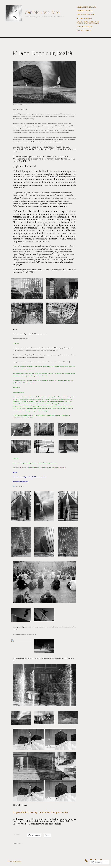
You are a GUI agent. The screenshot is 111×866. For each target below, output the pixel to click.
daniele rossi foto (42, 12)
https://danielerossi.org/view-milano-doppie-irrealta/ (40, 812)
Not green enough (84, 18)
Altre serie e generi (84, 27)
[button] (27, 288)
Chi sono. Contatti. (84, 31)
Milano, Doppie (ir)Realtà (86, 7)
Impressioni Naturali (85, 11)
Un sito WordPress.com (14, 861)
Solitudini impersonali (85, 15)
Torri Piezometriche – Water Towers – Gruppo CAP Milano (88, 22)
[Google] (87, 860)
